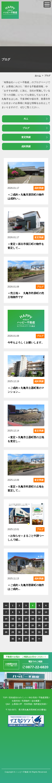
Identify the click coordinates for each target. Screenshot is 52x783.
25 (32, 625)
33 (39, 632)
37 (26, 639)
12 (39, 612)
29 (13, 632)
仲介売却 (33, 697)
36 (19, 639)
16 (19, 619)
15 (13, 619)
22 (13, 625)
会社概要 (35, 701)
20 (46, 619)
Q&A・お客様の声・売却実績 (19, 704)
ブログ (26, 128)
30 (19, 632)
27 (46, 625)
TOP (5, 697)
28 (6, 632)
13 (46, 612)
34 (46, 632)
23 (19, 625)
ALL (26, 118)
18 (32, 619)
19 (39, 619)
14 (6, 619)
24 (26, 625)
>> (39, 639)
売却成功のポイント (18, 697)
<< (6, 605)
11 (33, 612)
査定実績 (26, 137)
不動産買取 (44, 697)
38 (32, 639)
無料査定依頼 (40, 704)
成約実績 (26, 146)
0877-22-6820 (37, 667)
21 (6, 625)
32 (32, 632)
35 (13, 639)
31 (26, 632)
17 (26, 619)
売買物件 (26, 701)
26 (39, 625)
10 (26, 612)
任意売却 (16, 701)
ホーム (38, 75)
